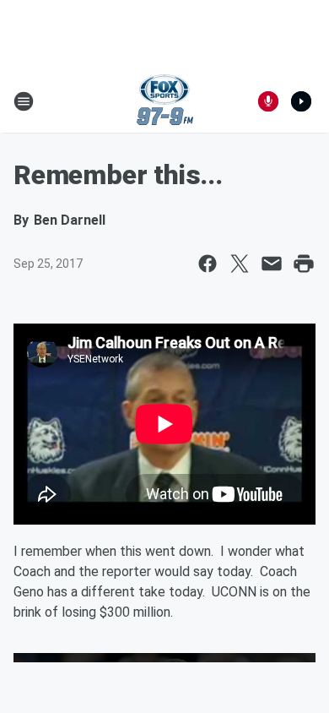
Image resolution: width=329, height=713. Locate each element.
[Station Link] (165, 101)
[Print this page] (304, 263)
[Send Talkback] (268, 101)
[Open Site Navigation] (23, 101)
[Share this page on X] (239, 263)
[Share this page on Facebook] (207, 263)
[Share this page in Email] (271, 263)
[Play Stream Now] (301, 101)
